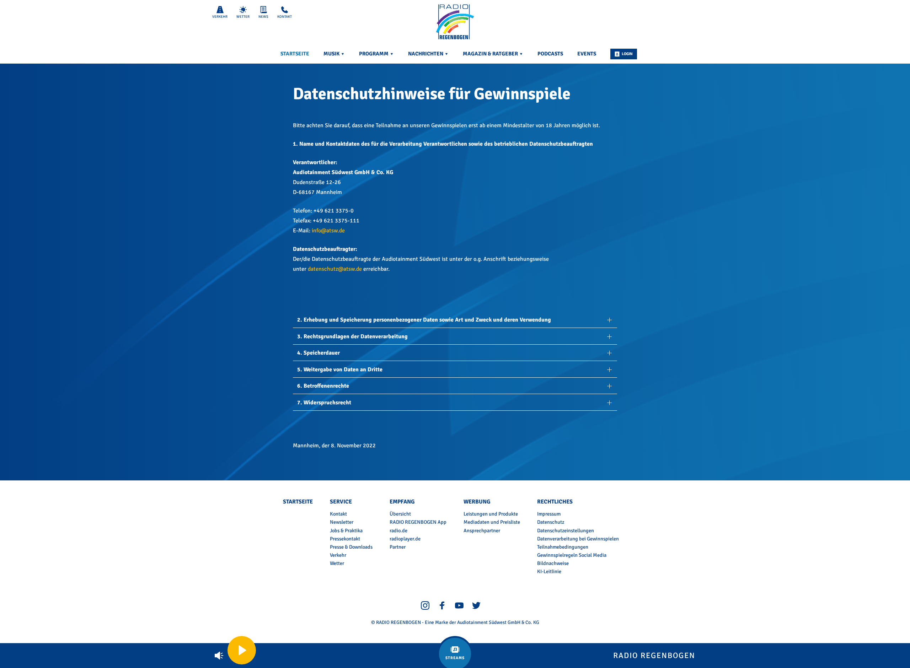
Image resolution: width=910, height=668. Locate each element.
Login (627, 54)
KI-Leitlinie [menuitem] (549, 571)
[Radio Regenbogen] (455, 22)
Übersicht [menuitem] (400, 514)
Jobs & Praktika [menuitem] (346, 530)
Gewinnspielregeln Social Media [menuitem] (571, 555)
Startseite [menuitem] (294, 53)
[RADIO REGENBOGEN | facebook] (442, 605)
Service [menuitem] (341, 501)
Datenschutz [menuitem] (550, 522)
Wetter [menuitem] (337, 563)
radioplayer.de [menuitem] (405, 538)
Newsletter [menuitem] (341, 522)
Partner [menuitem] (398, 547)
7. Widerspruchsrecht (324, 402)
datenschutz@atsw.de (335, 269)
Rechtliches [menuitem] (555, 501)
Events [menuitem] (586, 53)
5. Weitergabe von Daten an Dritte (339, 369)
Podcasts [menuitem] (550, 53)
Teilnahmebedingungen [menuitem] (562, 547)
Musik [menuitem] (332, 53)
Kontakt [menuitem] (338, 514)
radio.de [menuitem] (398, 530)
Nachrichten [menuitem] (426, 53)
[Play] (242, 650)
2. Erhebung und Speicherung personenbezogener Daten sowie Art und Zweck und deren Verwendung (424, 319)
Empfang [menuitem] (402, 501)
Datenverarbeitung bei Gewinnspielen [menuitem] (578, 538)
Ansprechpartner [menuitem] (482, 530)
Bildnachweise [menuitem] (553, 563)
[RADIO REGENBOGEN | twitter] (476, 605)
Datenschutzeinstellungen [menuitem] (565, 530)
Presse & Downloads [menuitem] (351, 547)
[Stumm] (219, 655)
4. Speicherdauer (318, 352)
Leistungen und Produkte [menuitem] (491, 514)
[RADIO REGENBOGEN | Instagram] (425, 605)
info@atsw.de (328, 230)
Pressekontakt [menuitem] (345, 538)
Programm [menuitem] (374, 53)
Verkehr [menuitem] (338, 555)
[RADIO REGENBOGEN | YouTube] (459, 605)
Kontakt (284, 17)
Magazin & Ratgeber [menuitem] (491, 53)
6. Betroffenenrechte (323, 385)
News (263, 17)
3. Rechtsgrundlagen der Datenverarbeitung (352, 336)
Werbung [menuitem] (477, 501)
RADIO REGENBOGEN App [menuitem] (418, 522)
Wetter (243, 17)
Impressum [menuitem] (549, 514)
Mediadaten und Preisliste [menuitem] (492, 522)
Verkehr (220, 17)
